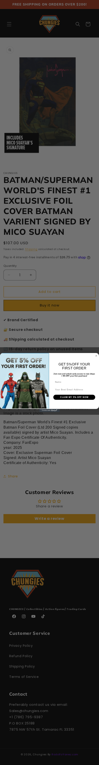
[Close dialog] (96, 355)
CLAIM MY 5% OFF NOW (74, 397)
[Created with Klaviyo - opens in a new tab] (49, 410)
